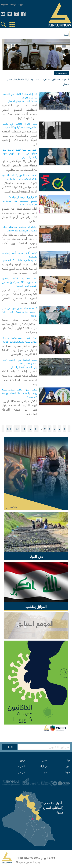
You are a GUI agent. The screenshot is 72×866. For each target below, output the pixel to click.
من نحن (21, 772)
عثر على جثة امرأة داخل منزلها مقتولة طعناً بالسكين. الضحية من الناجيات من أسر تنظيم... (19, 165)
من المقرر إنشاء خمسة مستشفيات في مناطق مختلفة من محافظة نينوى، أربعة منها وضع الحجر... (19, 325)
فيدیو (22, 760)
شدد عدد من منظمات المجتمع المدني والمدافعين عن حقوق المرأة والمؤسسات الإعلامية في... (19, 137)
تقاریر (68, 766)
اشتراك (9, 747)
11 (36, 428)
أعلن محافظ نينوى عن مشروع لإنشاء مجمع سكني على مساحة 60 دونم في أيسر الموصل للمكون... (19, 214)
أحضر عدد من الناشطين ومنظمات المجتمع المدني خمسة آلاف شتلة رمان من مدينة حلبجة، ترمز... (19, 111)
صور (45, 772)
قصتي (44, 760)
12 (29, 428)
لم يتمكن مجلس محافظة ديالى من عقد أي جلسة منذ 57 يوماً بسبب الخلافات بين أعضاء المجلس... (19, 240)
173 (17, 428)
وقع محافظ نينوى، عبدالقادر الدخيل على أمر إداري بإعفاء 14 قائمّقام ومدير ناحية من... (19, 349)
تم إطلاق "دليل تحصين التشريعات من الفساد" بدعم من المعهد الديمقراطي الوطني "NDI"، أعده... (19, 295)
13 (23, 428)
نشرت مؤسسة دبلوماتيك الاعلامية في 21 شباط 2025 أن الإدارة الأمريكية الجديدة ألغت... (19, 187)
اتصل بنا (21, 766)
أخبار (68, 760)
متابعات (67, 772)
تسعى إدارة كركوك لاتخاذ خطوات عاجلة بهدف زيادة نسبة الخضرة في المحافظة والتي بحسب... (19, 377)
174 (9, 428)
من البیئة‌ (43, 766)
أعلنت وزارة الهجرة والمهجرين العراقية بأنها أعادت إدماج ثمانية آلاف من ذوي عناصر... (19, 268)
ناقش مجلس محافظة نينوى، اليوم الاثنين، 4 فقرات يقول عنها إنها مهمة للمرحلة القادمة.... (19, 407)
